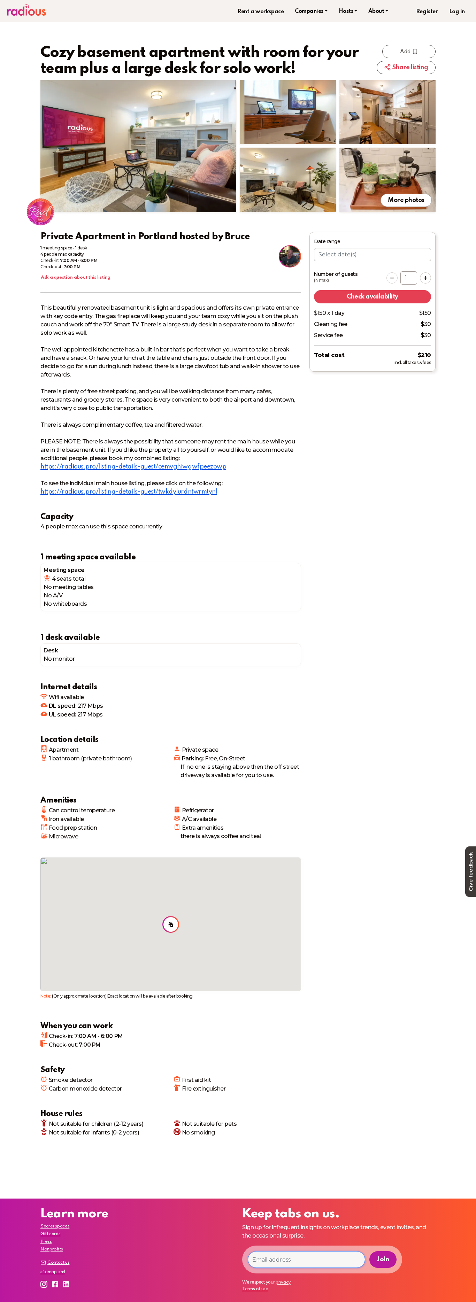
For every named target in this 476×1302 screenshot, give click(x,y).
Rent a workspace (260, 12)
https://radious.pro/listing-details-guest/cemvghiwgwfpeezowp (133, 467)
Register (427, 12)
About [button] (376, 11)
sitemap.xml (52, 1272)
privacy (283, 1282)
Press (46, 1241)
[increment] (425, 278)
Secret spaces (54, 1226)
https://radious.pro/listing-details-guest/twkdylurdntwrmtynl (128, 492)
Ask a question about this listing (75, 277)
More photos (406, 200)
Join (383, 1259)
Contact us (58, 1262)
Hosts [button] (346, 11)
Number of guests (336, 277)
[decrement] (392, 278)
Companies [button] (309, 11)
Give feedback (470, 871)
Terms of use (255, 1289)
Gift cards (50, 1234)
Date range (327, 241)
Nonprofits (51, 1249)
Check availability (372, 297)
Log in (457, 12)
